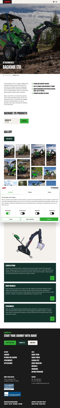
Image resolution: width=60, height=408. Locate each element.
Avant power (36, 357)
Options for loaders (10, 357)
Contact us (22, 342)
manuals (34, 366)
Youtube (10, 404)
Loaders (6, 354)
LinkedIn (6, 404)
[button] (9, 151)
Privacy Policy (42, 404)
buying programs (37, 372)
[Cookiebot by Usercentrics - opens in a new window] (52, 188)
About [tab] (49, 192)
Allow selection (30, 219)
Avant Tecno (35, 354)
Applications (8, 363)
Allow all (49, 219)
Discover (24, 121)
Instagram (15, 404)
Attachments (8, 75)
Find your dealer (10, 342)
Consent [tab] (10, 192)
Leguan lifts (35, 360)
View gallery (9, 139)
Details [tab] (30, 192)
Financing (35, 369)
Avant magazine (37, 363)
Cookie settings (35, 404)
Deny (11, 219)
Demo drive (32, 342)
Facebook (20, 404)
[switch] (23, 213)
